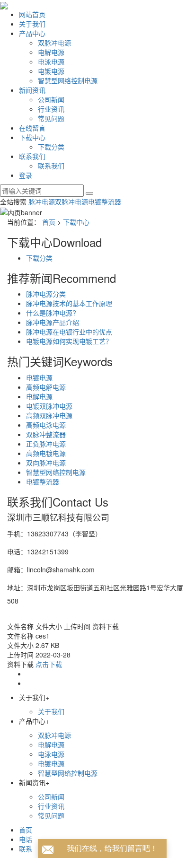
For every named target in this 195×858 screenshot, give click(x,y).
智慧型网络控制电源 (68, 80)
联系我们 (32, 156)
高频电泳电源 (46, 424)
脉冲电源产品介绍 (52, 322)
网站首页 (32, 14)
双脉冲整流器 (46, 434)
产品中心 (32, 33)
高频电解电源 (46, 387)
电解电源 (51, 52)
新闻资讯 (32, 90)
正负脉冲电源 (46, 443)
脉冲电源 (41, 201)
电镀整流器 (104, 201)
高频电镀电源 (46, 453)
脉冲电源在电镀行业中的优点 (69, 331)
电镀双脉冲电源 (49, 406)
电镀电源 (51, 71)
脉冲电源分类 (46, 293)
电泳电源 (51, 61)
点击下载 (48, 664)
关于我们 (32, 23)
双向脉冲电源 (46, 462)
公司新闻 (51, 99)
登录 (25, 175)
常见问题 (51, 118)
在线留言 (32, 127)
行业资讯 (51, 109)
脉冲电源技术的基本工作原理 (69, 303)
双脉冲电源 (54, 42)
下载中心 (32, 137)
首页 (48, 222)
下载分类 (51, 146)
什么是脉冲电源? (51, 312)
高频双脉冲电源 (49, 415)
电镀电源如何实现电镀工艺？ (69, 341)
